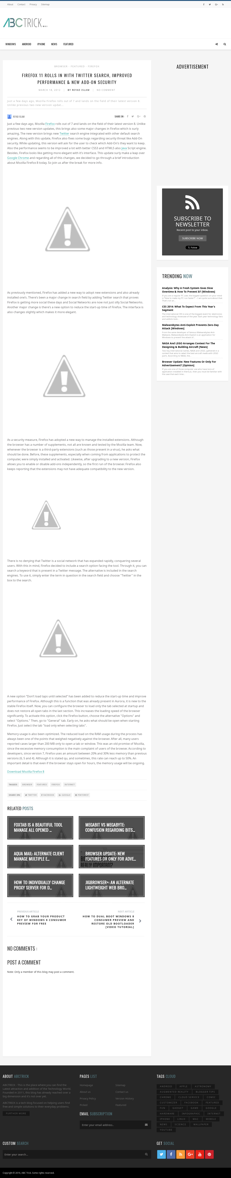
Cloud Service (189, 1097)
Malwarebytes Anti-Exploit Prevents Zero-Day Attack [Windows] (190, 326)
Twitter (64, 133)
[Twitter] (210, 4)
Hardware (167, 1113)
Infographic (191, 1113)
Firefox (94, 66)
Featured (68, 44)
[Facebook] (203, 4)
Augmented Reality (174, 1091)
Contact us (122, 1092)
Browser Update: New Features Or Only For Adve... (110, 856)
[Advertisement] (162, 22)
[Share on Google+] (138, 116)
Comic (211, 1097)
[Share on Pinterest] (145, 116)
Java (124, 148)
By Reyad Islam (79, 90)
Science (180, 1124)
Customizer (168, 1102)
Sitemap (45, 4)
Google (66, 795)
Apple (184, 1086)
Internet (70, 784)
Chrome (165, 1097)
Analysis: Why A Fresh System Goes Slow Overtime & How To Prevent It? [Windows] (188, 289)
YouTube (166, 1129)
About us (85, 1092)
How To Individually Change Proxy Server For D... (39, 885)
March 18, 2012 (50, 90)
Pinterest (83, 795)
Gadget (178, 1108)
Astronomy (203, 1086)
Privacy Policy (88, 1098)
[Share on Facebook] (127, 116)
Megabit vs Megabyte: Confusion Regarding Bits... (110, 827)
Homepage (86, 1085)
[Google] (216, 4)
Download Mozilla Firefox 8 (25, 772)
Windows (10, 44)
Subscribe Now (192, 238)
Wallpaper (201, 1124)
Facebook (48, 795)
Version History (125, 1098)
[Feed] (223, 4)
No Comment (106, 90)
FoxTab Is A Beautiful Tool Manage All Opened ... (38, 827)
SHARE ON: (15, 795)
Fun (162, 1108)
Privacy (33, 4)
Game (195, 1108)
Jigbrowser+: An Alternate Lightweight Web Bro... (109, 885)
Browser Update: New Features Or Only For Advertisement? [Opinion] (189, 363)
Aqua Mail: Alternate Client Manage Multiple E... (39, 856)
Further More (16, 1113)
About (10, 4)
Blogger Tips (205, 1091)
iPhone (41, 44)
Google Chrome (18, 158)
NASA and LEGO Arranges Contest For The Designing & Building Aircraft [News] (188, 345)
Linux (181, 1119)
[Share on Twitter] (133, 116)
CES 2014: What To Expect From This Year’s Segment (188, 308)
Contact (21, 4)
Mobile (211, 1119)
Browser (61, 66)
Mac (196, 1119)
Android (26, 44)
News (54, 44)
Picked (84, 1105)
